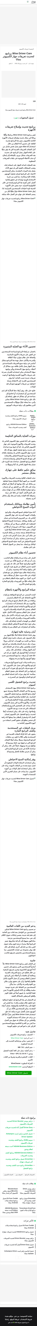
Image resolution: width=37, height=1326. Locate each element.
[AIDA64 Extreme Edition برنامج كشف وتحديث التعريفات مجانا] (31, 426)
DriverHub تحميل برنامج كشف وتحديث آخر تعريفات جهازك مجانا (27, 1201)
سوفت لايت (31, 63)
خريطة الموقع (14, 1319)
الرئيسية (31, 49)
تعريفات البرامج (29, 1174)
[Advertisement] (18, 25)
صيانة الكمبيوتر (8, 1174)
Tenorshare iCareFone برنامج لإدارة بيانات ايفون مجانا (27, 1210)
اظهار (16, 118)
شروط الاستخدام (26, 1319)
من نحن (16, 1316)
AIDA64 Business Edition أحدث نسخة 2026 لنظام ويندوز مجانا (10, 1210)
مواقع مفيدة (9, 1316)
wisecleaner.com (15, 1067)
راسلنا (7, 1319)
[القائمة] (4, 3)
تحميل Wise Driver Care (18, 1073)
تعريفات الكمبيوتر (23, 49)
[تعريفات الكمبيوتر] (31, 2)
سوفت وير (19, 1174)
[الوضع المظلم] (10, 3)
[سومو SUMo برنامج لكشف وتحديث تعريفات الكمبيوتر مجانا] (31, 418)
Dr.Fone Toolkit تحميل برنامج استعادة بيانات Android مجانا (10, 1201)
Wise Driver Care (17, 1038)
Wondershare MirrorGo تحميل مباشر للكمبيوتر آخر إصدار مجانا (10, 1191)
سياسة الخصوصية (26, 1316)
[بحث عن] (7, 3)
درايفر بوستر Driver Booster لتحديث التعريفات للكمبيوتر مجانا (27, 1191)
